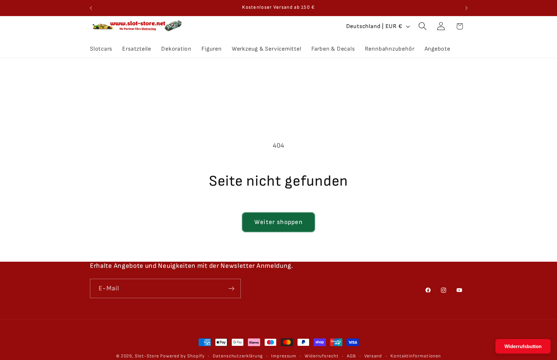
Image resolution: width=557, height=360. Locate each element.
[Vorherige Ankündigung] (91, 8)
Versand (373, 356)
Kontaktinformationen (415, 356)
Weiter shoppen (278, 222)
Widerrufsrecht (322, 356)
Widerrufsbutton (523, 346)
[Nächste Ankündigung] (466, 8)
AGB (351, 356)
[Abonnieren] (231, 288)
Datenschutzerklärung (238, 356)
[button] (423, 26)
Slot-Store (147, 356)
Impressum (283, 356)
